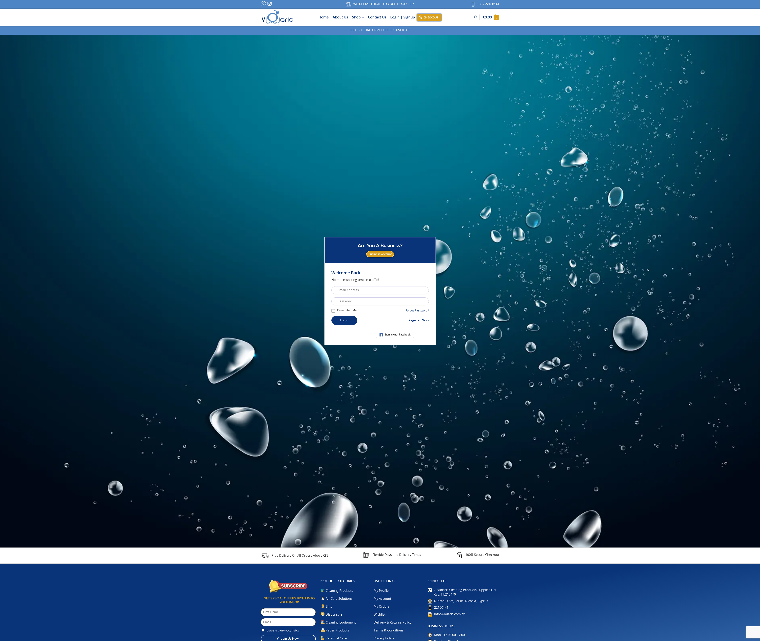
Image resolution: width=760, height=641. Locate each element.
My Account (382, 598)
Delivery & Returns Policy (392, 622)
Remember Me (347, 310)
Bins (329, 606)
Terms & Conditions (389, 630)
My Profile (381, 590)
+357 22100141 (488, 4)
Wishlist (379, 614)
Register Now (419, 320)
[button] (491, 17)
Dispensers (334, 614)
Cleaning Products (339, 590)
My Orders (381, 606)
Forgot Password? (417, 310)
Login (344, 320)
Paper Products (337, 630)
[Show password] (427, 301)
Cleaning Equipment (341, 622)
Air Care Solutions (339, 598)
